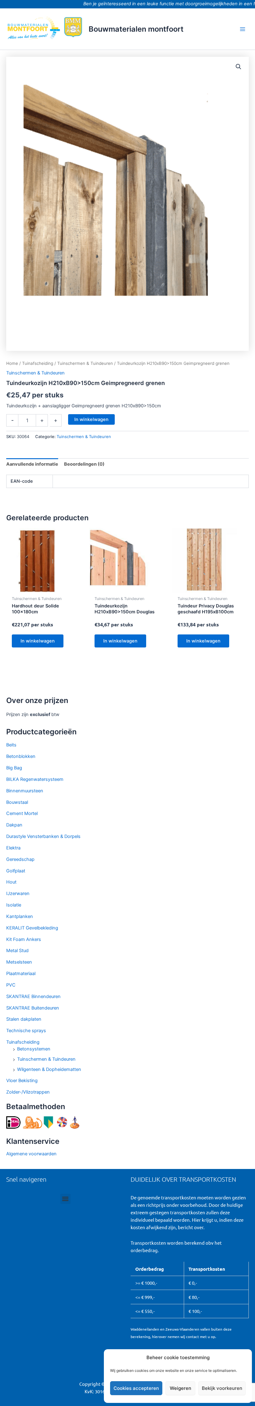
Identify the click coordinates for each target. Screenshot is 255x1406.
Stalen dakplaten (23, 1019)
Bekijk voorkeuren (222, 1388)
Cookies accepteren (136, 1388)
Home (12, 363)
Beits (11, 745)
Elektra (13, 848)
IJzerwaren (18, 893)
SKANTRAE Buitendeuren (32, 1008)
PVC (11, 985)
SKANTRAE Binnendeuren (33, 996)
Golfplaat (15, 871)
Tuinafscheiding (22, 1042)
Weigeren (180, 1388)
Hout (11, 882)
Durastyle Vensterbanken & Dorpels (43, 836)
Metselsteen (19, 962)
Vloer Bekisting (22, 1080)
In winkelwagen (91, 419)
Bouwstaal (17, 802)
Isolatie (13, 905)
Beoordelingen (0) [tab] (84, 464)
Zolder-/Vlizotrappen (28, 1092)
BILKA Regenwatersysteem (34, 779)
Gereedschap (20, 859)
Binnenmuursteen (24, 791)
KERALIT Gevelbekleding (32, 928)
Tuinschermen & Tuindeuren (46, 1059)
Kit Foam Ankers (23, 939)
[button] (238, 66)
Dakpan (14, 825)
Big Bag (14, 768)
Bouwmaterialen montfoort (136, 29)
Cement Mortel (22, 813)
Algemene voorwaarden (31, 1154)
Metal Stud (17, 950)
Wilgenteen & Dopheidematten (49, 1069)
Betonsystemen (33, 1049)
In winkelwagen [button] (38, 641)
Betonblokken (20, 756)
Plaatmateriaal (20, 973)
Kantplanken (19, 916)
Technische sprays (26, 1030)
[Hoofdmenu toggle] (242, 29)
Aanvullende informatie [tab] (32, 464)
